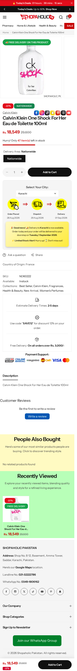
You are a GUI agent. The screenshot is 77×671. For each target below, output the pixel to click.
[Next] (70, 9)
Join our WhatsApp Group (37, 641)
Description (10, 375)
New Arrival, (32, 290)
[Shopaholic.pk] (37, 17)
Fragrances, (56, 286)
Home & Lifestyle (26, 25)
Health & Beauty (47, 25)
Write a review (37, 416)
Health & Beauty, (13, 290)
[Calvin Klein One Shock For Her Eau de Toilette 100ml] (16, 509)
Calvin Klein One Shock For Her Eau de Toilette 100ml (16, 527)
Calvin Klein (10, 112)
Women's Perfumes (51, 290)
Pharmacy (7, 25)
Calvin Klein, (41, 286)
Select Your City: (37, 187)
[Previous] (4, 9)
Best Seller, (26, 286)
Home (6, 32)
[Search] (60, 17)
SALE (70, 25)
